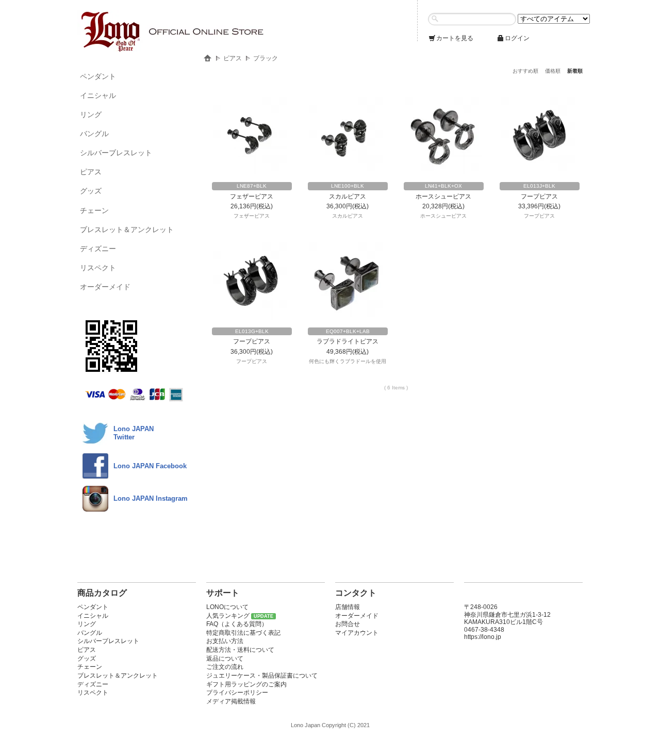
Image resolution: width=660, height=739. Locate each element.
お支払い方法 (224, 641)
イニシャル (98, 95)
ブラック (265, 58)
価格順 (552, 71)
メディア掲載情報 (231, 701)
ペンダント (98, 76)
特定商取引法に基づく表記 (243, 632)
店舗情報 (347, 607)
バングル (94, 133)
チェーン (94, 210)
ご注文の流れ (224, 666)
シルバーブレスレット (116, 153)
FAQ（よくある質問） (237, 624)
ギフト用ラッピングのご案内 (246, 684)
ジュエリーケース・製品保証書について (262, 675)
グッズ (91, 191)
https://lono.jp (482, 637)
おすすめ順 (525, 71)
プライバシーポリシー (237, 692)
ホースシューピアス (443, 196)
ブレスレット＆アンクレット (127, 229)
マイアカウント (356, 632)
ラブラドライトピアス (347, 341)
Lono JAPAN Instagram (150, 498)
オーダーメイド (105, 287)
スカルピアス (347, 196)
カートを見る (454, 38)
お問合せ (347, 624)
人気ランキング (228, 615)
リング (91, 114)
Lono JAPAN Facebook (150, 466)
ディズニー (98, 248)
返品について (224, 658)
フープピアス (539, 196)
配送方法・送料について (240, 649)
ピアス (91, 172)
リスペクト (98, 268)
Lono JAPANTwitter (133, 433)
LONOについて (227, 607)
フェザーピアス (251, 196)
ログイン (517, 38)
